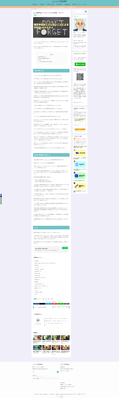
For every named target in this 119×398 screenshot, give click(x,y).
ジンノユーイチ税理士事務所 (59, 1)
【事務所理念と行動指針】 (39, 292)
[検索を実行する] (86, 11)
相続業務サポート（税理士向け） (40, 269)
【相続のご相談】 (37, 273)
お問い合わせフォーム (78, 102)
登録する (80, 129)
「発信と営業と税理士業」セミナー (40, 283)
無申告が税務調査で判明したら (44, 58)
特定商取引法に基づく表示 (81, 394)
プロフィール (37, 290)
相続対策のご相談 (37, 275)
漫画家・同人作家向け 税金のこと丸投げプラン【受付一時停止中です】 (45, 263)
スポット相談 (37, 267)
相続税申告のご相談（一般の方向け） (40, 277)
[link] (44, 325)
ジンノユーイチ (38, 323)
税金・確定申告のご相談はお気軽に (46, 61)
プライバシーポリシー (59, 395)
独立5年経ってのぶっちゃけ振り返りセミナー (41, 285)
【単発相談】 (36, 265)
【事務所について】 (37, 288)
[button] (36, 304)
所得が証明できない (42, 56)
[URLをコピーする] (67, 304)
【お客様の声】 (36, 279)
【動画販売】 (36, 281)
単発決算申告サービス (38, 271)
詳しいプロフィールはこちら (77, 48)
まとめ (40, 60)
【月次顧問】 (36, 261)
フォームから (65, 250)
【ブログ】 (36, 294)
